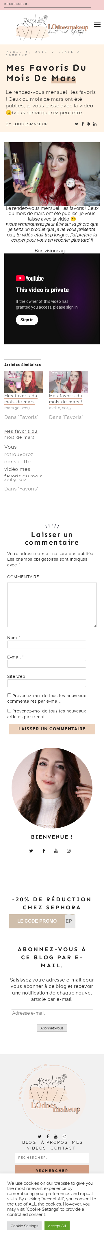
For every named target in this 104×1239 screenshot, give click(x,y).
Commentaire (23, 576)
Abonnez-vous (52, 1028)
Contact (63, 1148)
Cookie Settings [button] (24, 1226)
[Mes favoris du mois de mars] (23, 382)
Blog (29, 1142)
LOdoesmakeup (30, 124)
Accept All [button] (57, 1226)
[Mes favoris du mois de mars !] (68, 382)
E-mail (15, 657)
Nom (13, 637)
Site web (16, 676)
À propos (54, 1142)
